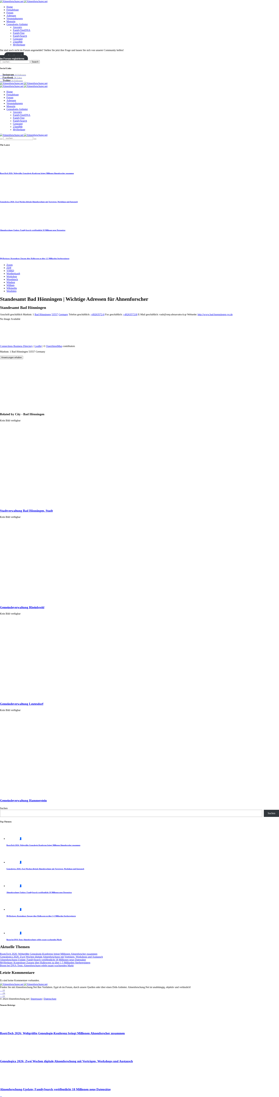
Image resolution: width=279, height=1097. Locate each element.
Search (35, 62)
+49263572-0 (97, 314)
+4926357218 (130, 314)
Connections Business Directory (16, 346)
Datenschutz (50, 998)
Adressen (11, 15)
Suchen (4, 808)
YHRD (10, 270)
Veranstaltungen (14, 18)
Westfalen (11, 291)
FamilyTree (19, 33)
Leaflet (38, 346)
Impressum (36, 998)
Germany (63, 314)
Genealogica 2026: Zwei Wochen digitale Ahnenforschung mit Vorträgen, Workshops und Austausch (39, 202)
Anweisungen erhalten (11, 357)
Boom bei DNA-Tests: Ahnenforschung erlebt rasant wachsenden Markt (34, 940)
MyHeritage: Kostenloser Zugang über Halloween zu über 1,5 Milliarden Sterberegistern (34, 258)
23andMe (18, 41)
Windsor (10, 282)
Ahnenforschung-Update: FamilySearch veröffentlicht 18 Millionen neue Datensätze (32, 230)
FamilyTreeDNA (21, 30)
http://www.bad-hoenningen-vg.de (215, 314)
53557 (55, 314)
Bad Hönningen (43, 314)
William (10, 285)
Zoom (9, 264)
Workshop (11, 276)
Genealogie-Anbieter (17, 24)
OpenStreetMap (54, 346)
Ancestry (17, 27)
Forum (9, 12)
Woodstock (12, 279)
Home (9, 6)
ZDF (8, 267)
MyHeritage (19, 44)
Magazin (10, 21)
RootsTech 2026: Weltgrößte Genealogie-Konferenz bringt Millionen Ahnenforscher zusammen (37, 173)
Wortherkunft (13, 273)
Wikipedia (11, 288)
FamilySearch (20, 36)
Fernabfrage (12, 9)
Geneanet (18, 38)
